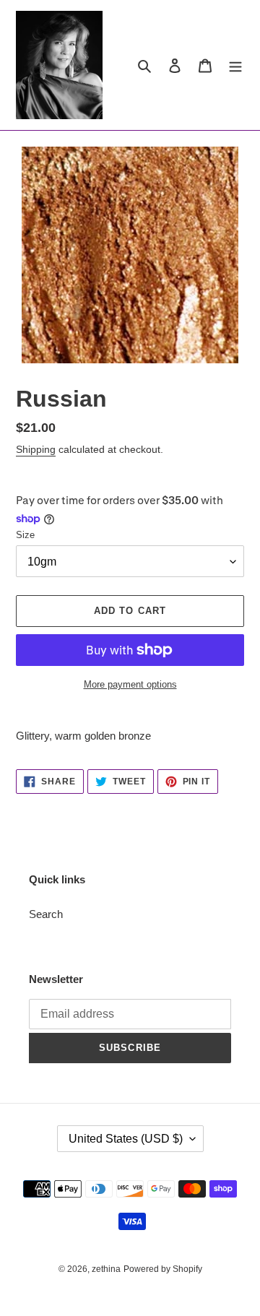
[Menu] (235, 65)
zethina (106, 1269)
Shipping (36, 449)
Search (46, 914)
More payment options (130, 684)
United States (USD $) (126, 1139)
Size (25, 534)
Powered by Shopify (163, 1269)
